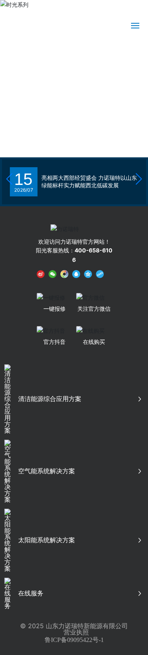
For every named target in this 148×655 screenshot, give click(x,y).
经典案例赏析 (127, 8)
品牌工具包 (91, 8)
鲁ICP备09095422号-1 (74, 639)
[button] (137, 123)
